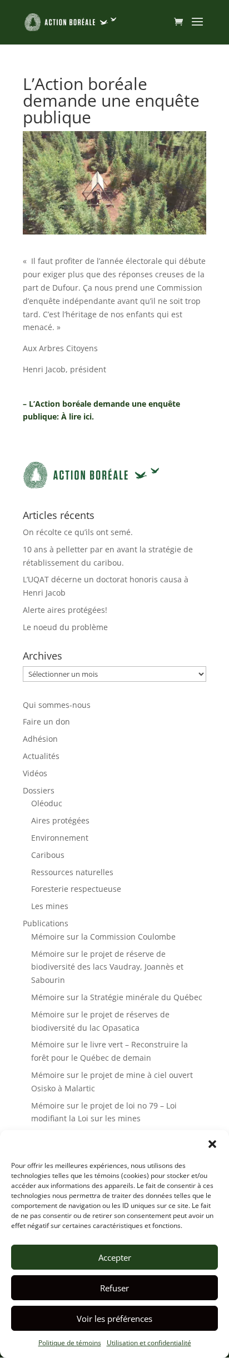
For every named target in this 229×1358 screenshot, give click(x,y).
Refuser (114, 1288)
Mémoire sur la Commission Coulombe (103, 936)
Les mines (49, 906)
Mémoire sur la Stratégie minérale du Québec (116, 997)
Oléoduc (46, 803)
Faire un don (46, 721)
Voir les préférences (114, 1318)
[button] (212, 1144)
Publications (45, 923)
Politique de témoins (69, 1342)
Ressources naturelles (72, 872)
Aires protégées (60, 820)
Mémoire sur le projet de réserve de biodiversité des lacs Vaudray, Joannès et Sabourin (107, 967)
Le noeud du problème (65, 627)
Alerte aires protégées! (65, 610)
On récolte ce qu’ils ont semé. (78, 532)
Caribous (47, 855)
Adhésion (40, 738)
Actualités (41, 756)
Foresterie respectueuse (76, 888)
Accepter (114, 1257)
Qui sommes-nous (57, 705)
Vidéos (35, 773)
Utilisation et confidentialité (149, 1342)
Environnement (59, 837)
